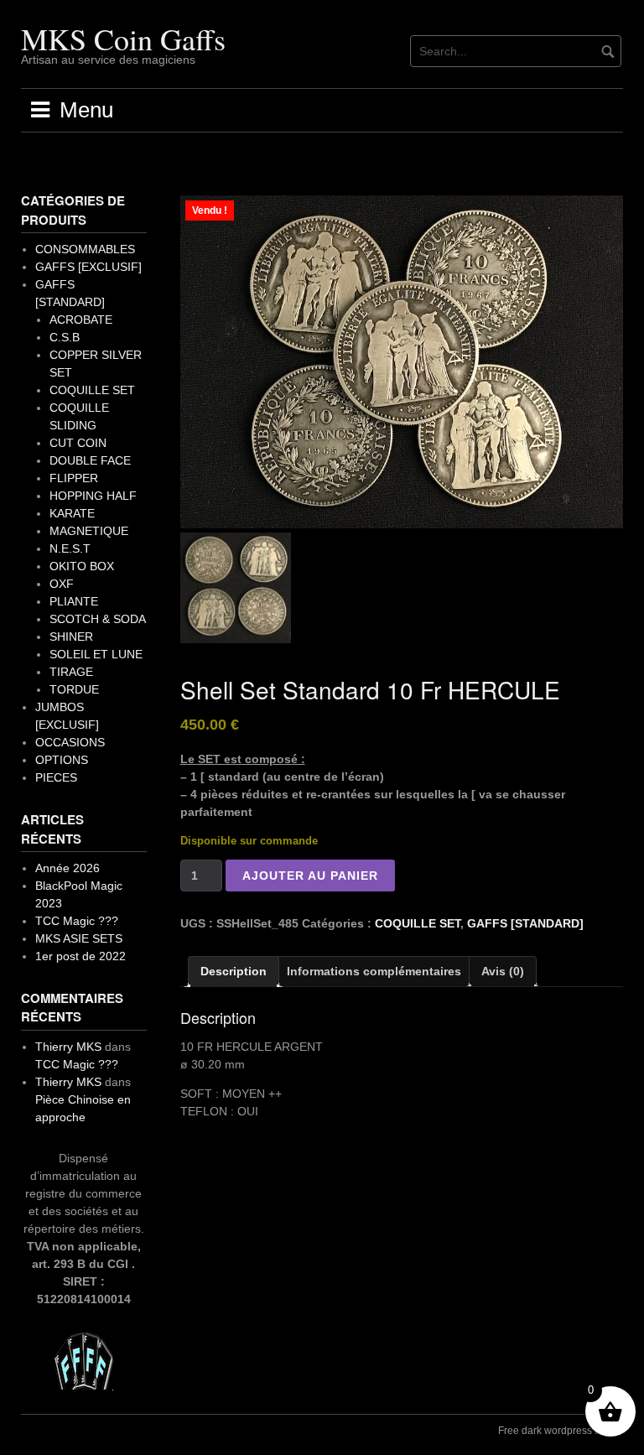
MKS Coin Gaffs (123, 38)
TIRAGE (71, 671)
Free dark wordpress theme (560, 1431)
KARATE (72, 513)
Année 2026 (67, 868)
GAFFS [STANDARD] (525, 923)
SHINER (71, 636)
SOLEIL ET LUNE (96, 654)
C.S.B (64, 337)
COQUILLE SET (417, 923)
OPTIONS (61, 759)
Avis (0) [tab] (502, 971)
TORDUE (74, 689)
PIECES (56, 777)
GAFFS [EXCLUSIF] (88, 266)
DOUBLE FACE (90, 460)
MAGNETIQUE (88, 531)
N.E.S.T (70, 548)
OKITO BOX (81, 566)
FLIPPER (73, 478)
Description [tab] (233, 971)
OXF (61, 583)
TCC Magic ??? (76, 921)
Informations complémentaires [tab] (374, 971)
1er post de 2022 (80, 956)
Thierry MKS (68, 1046)
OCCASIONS (70, 742)
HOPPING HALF (93, 495)
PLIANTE (73, 601)
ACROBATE (80, 319)
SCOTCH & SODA (97, 619)
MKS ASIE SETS (78, 938)
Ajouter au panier (310, 875)
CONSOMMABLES (85, 249)
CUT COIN (77, 442)
